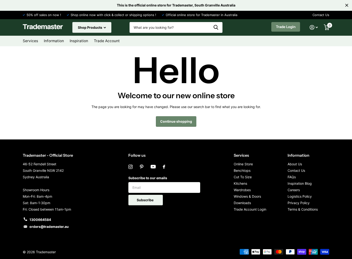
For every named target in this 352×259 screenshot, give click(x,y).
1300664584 (40, 220)
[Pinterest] (141, 167)
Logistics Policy (300, 196)
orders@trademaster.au (49, 226)
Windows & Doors (247, 196)
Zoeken (215, 27)
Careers (294, 190)
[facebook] (164, 167)
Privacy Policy (299, 203)
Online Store (243, 164)
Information (298, 155)
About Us (295, 164)
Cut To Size (243, 177)
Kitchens (240, 183)
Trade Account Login (250, 209)
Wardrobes (242, 190)
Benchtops (242, 170)
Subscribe (145, 200)
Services (241, 155)
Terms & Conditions (303, 209)
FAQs (292, 177)
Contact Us (320, 15)
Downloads (242, 203)
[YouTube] (153, 167)
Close (346, 5)
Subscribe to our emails (147, 178)
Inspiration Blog (300, 183)
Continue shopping (176, 121)
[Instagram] (130, 167)
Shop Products (90, 27)
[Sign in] (314, 27)
